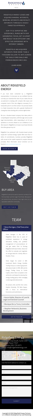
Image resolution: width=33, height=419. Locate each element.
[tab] (16, 228)
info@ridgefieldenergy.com (17, 347)
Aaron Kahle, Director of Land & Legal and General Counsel (16, 298)
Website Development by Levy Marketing (18, 415)
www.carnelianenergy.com (13, 144)
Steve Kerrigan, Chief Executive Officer (16, 228)
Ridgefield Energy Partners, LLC (16, 3)
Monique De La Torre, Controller (17, 304)
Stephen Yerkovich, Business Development (15, 309)
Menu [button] (16, 7)
